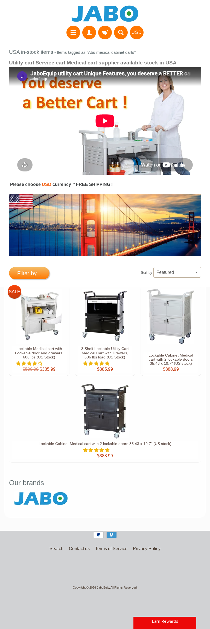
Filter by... (29, 273)
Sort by (146, 273)
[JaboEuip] (105, 13)
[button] (29, 363)
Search (56, 548)
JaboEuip (103, 587)
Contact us (79, 548)
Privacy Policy (147, 548)
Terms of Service (111, 548)
